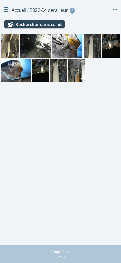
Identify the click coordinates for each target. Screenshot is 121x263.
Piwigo (60, 256)
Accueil (19, 10)
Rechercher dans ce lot (38, 24)
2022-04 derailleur (49, 10)
